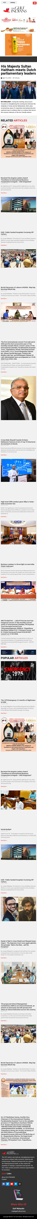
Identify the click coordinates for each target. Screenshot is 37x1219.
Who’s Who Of (18, 1204)
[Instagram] (20, 1184)
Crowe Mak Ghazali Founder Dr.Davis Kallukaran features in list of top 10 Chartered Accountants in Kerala (18, 442)
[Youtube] (11, 1184)
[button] (3, 20)
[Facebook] (3, 1184)
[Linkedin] (16, 1184)
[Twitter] (7, 1184)
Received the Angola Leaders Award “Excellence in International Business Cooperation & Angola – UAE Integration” (16, 180)
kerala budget (6, 829)
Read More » (4, 193)
